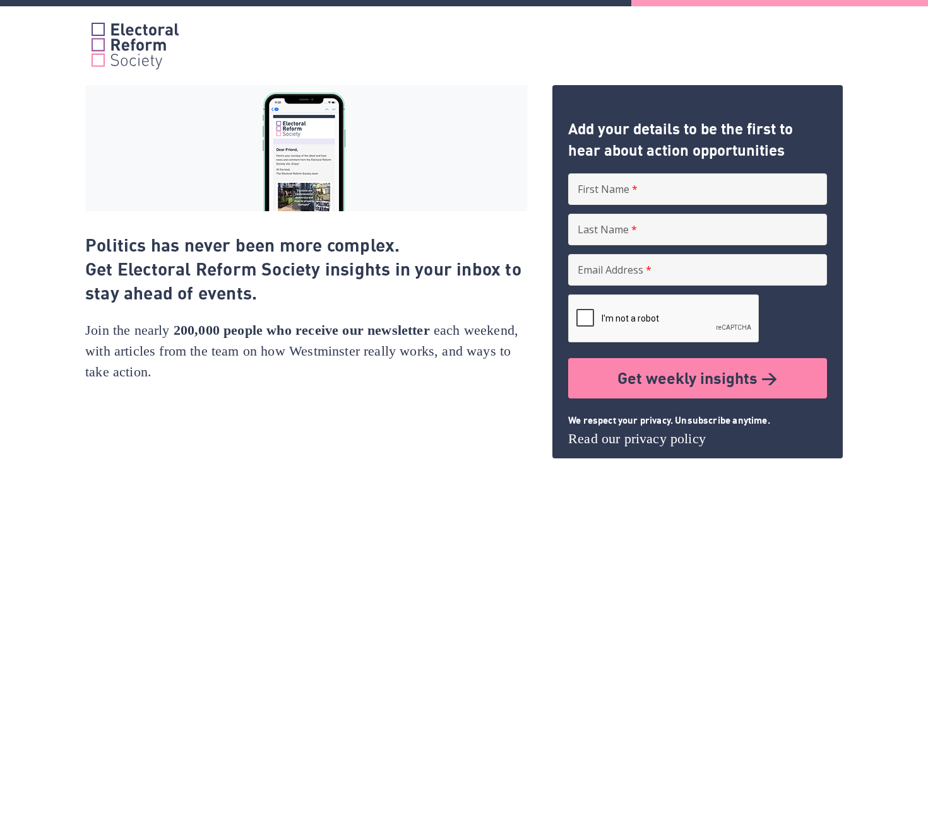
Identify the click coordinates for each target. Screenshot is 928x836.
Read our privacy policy (637, 438)
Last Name (607, 229)
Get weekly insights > (697, 378)
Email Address (614, 270)
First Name (608, 189)
